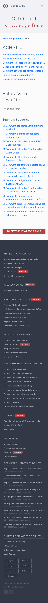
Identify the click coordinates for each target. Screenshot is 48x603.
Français (11, 571)
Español (25, 561)
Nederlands (25, 566)
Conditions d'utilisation (15, 587)
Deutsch (11, 576)
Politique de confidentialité (16, 583)
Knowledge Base (12, 38)
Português (10, 566)
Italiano (25, 571)
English (10, 561)
